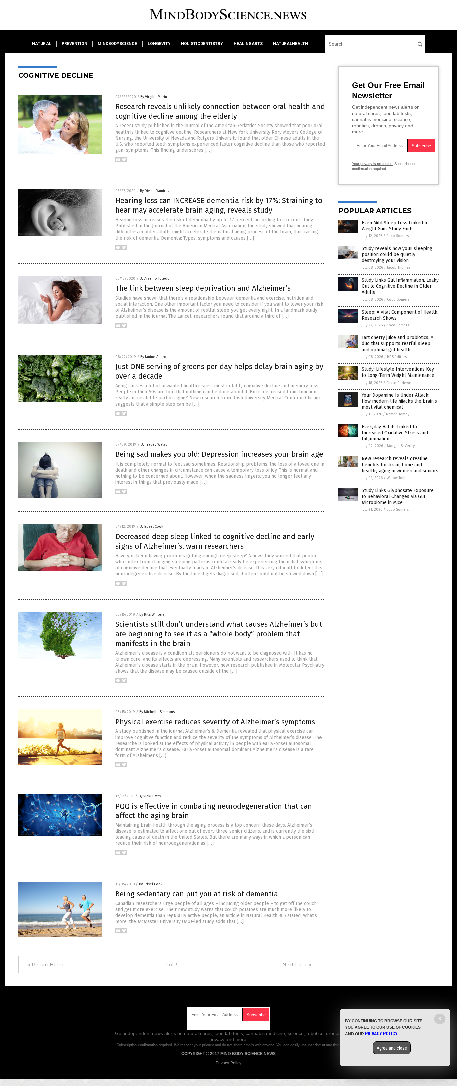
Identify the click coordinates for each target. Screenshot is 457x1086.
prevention (74, 43)
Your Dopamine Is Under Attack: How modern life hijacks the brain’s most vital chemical (399, 401)
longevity (159, 43)
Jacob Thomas (398, 267)
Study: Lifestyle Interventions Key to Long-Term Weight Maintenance (398, 372)
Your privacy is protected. (372, 164)
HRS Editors (397, 357)
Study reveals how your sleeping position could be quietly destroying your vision (397, 254)
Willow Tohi (396, 478)
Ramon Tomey (397, 414)
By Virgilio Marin (153, 97)
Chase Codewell (400, 383)
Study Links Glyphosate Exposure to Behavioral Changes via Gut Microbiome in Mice (398, 496)
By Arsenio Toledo (155, 278)
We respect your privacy (194, 1045)
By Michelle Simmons (157, 711)
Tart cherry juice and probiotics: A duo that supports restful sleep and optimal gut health (397, 343)
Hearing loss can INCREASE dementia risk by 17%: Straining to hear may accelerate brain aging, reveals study (218, 205)
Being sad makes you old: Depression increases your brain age (219, 454)
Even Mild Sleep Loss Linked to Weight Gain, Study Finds (395, 226)
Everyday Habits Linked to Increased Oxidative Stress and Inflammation (395, 433)
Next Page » (296, 965)
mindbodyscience (117, 43)
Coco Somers (397, 236)
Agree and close (392, 1048)
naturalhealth (290, 43)
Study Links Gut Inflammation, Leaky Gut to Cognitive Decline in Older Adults (400, 286)
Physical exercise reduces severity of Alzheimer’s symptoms (215, 721)
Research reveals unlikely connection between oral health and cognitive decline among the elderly (220, 111)
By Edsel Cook (151, 526)
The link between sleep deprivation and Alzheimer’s (203, 288)
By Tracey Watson (155, 444)
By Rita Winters (151, 614)
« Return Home (46, 965)
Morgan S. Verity (401, 446)
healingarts (248, 43)
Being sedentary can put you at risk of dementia (196, 893)
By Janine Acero (153, 357)
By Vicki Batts (150, 796)
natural (41, 43)
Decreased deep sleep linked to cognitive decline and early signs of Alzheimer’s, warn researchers (214, 541)
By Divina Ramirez (155, 191)
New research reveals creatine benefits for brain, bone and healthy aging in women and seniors (400, 465)
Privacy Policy (228, 1063)
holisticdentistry (202, 43)
